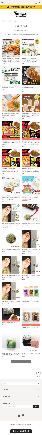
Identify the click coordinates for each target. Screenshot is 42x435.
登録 (36, 406)
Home (3, 21)
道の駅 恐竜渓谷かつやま (21, 30)
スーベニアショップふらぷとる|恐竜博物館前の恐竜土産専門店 (21, 34)
